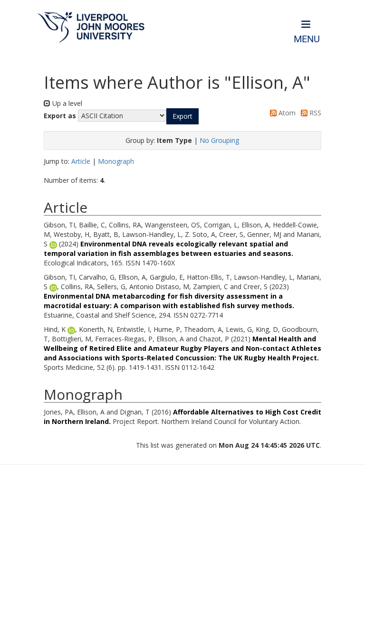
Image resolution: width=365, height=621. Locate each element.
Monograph (116, 161)
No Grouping (219, 140)
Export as (60, 115)
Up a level (66, 103)
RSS (314, 112)
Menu (307, 39)
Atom (286, 112)
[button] (182, 116)
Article (80, 161)
